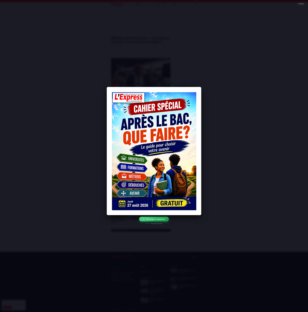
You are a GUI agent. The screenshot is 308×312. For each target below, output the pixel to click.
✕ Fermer (301, 4)
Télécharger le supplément (155, 219)
